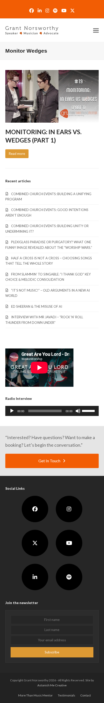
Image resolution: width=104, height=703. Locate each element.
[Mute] (78, 410)
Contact (85, 695)
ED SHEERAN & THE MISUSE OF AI (36, 306)
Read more (17, 154)
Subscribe (52, 652)
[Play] (11, 410)
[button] (96, 30)
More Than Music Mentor (35, 695)
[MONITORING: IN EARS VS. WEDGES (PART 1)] (52, 96)
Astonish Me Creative (52, 685)
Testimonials (66, 695)
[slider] (89, 410)
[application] (52, 411)
